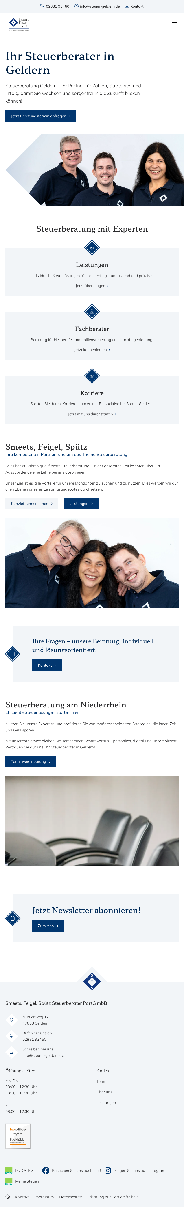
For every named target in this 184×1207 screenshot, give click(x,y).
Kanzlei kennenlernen (29, 503)
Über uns (104, 1091)
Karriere (103, 1070)
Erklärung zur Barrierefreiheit (112, 1196)
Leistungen (78, 503)
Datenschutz (70, 1196)
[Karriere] (92, 396)
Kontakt (45, 665)
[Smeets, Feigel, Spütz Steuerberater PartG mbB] (19, 24)
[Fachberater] (92, 332)
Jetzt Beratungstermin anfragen (38, 116)
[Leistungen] (92, 268)
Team (101, 1081)
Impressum (44, 1196)
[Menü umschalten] (175, 24)
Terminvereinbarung (28, 761)
